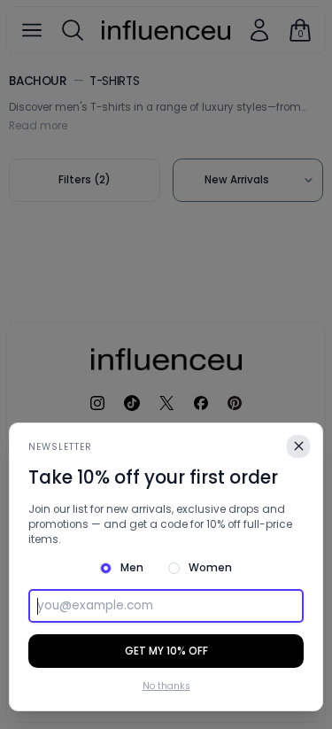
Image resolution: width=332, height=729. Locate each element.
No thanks (166, 686)
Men (131, 568)
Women (210, 568)
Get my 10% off (166, 651)
